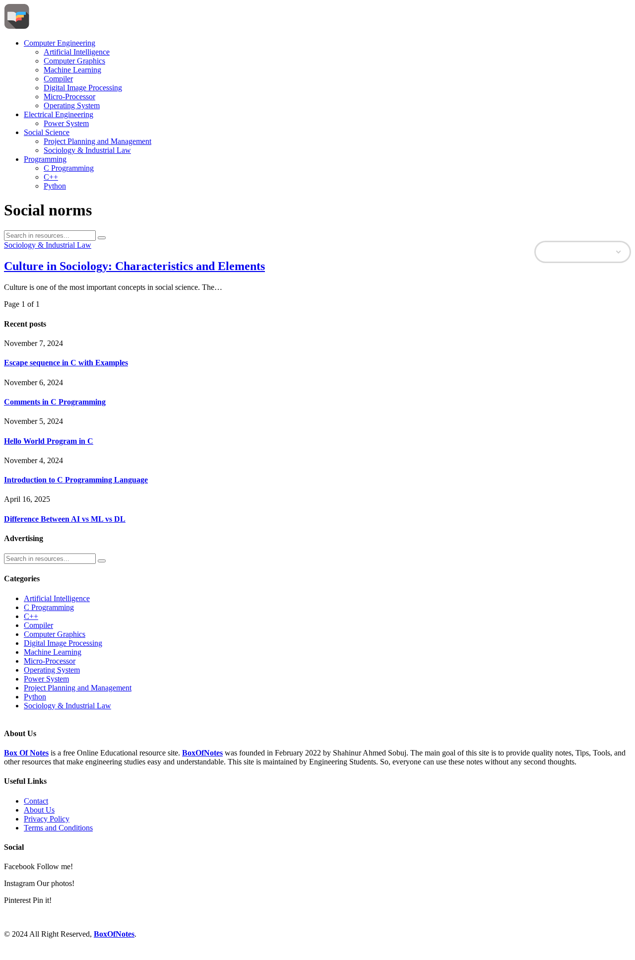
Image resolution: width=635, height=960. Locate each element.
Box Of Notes (26, 753)
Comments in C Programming (55, 402)
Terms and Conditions (58, 827)
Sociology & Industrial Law (87, 150)
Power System (66, 123)
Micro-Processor (69, 96)
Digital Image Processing (83, 87)
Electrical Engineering (58, 114)
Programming (45, 159)
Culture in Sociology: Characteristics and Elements (134, 266)
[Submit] (102, 237)
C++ (51, 177)
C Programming (69, 168)
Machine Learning (72, 70)
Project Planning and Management (97, 141)
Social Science (46, 132)
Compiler (58, 78)
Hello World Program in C (48, 441)
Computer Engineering (59, 43)
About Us (39, 810)
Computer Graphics (74, 61)
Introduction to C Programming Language (76, 480)
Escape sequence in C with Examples (66, 362)
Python (55, 186)
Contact (36, 801)
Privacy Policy (46, 819)
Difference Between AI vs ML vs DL (65, 519)
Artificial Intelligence (77, 52)
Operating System (72, 105)
